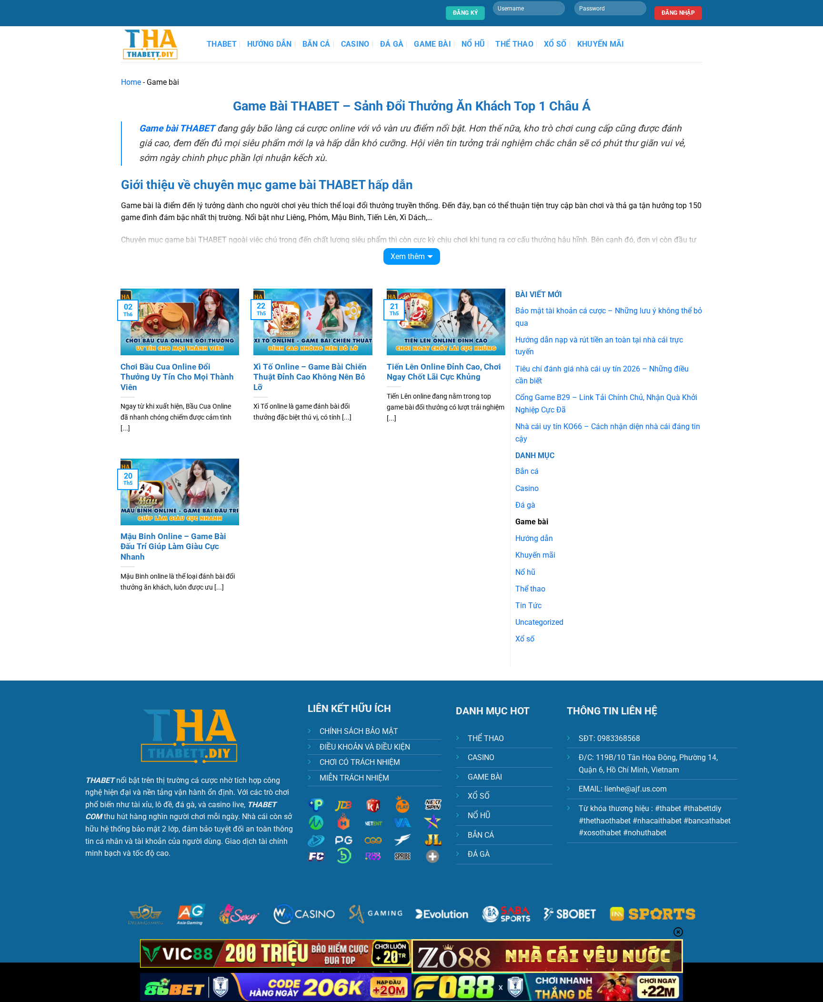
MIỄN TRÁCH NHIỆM (354, 777)
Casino (355, 44)
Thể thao (514, 44)
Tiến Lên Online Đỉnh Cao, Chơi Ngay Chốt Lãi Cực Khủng (444, 372)
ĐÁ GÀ (479, 854)
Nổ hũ (473, 44)
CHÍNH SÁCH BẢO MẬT (359, 731)
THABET (222, 44)
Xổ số (555, 44)
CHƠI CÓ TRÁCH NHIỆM (360, 762)
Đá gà (392, 44)
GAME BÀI (485, 777)
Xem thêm (408, 256)
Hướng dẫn (269, 44)
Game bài (432, 44)
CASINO (481, 757)
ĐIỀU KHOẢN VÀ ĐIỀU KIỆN (365, 747)
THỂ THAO (486, 738)
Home (131, 82)
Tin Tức (528, 605)
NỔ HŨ (479, 815)
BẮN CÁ (481, 835)
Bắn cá (316, 44)
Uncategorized (539, 622)
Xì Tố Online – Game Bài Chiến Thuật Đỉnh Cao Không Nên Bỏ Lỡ (310, 377)
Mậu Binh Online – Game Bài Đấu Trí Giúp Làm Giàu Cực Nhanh (173, 546)
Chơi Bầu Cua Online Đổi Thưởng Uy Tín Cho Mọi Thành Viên (177, 377)
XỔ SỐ (479, 796)
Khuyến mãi (600, 44)
